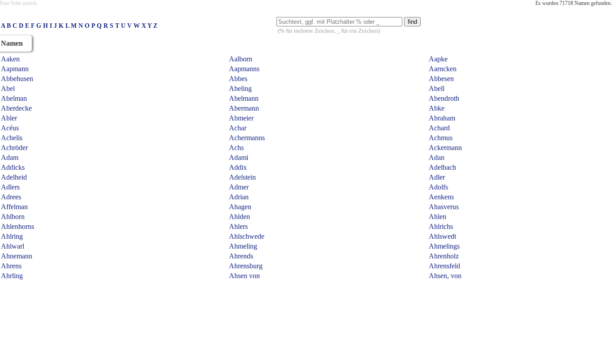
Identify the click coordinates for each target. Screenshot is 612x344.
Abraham (442, 118)
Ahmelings (444, 246)
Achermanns (247, 138)
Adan (436, 157)
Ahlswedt (442, 236)
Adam (9, 157)
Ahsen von (244, 276)
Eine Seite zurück (18, 3)
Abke (436, 108)
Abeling (240, 88)
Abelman (14, 98)
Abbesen (441, 78)
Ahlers (238, 226)
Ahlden (239, 216)
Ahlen (437, 216)
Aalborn (240, 59)
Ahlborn (13, 216)
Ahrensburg (246, 266)
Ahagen (240, 207)
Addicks (13, 167)
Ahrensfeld (444, 266)
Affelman (14, 207)
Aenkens (441, 197)
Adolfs (438, 187)
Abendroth (444, 98)
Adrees (11, 197)
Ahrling (12, 276)
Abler (9, 118)
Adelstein (242, 177)
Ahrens (11, 266)
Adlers (10, 187)
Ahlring (12, 236)
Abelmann (244, 98)
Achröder (14, 147)
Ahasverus (444, 207)
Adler (437, 177)
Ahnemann (16, 256)
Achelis (11, 138)
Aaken (10, 59)
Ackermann (445, 147)
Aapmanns (244, 69)
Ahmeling (243, 246)
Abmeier (241, 118)
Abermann (244, 108)
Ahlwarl (12, 246)
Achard (439, 128)
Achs (236, 147)
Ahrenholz (444, 256)
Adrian (239, 197)
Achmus (441, 138)
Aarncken (443, 69)
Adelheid (14, 177)
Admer (239, 187)
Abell (436, 88)
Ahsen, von (445, 276)
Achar (237, 128)
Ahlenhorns (17, 226)
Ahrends (241, 256)
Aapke (438, 59)
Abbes (238, 78)
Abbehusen (17, 78)
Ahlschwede (246, 236)
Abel (8, 88)
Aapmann (15, 69)
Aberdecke (16, 108)
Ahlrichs (441, 226)
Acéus (10, 128)
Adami (238, 157)
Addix (238, 167)
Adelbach (442, 167)
